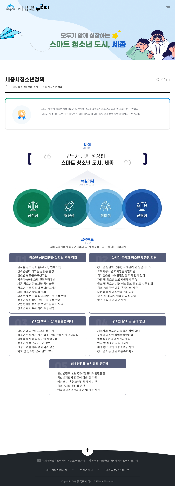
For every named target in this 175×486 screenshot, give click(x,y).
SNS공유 (157, 79)
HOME (6, 86)
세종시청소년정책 (52, 87)
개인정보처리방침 (56, 469)
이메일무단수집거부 (117, 469)
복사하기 (163, 79)
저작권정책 (86, 469)
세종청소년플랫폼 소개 (25, 87)
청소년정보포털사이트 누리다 (27, 7)
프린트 (168, 79)
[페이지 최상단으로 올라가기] (87, 450)
